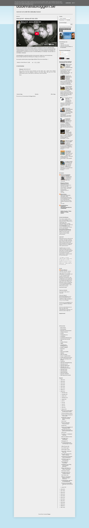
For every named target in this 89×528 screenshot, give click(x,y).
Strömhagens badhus (65, 470)
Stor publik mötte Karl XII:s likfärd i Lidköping (66, 454)
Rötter (61, 350)
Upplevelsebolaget (64, 372)
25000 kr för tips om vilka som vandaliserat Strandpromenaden (68, 66)
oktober (63, 395)
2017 (62, 490)
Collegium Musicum (64, 331)
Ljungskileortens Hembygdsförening (64, 345)
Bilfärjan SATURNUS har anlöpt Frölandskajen (66, 469)
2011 (62, 500)
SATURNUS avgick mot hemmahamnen (65, 460)
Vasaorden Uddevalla (64, 373)
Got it (73, 2)
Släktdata (62, 353)
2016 (62, 492)
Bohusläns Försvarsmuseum (65, 330)
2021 (62, 387)
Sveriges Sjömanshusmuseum (66, 357)
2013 (62, 497)
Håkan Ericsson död (65, 446)
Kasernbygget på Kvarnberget (64, 462)
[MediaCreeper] (66, 58)
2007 (62, 507)
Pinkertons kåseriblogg (65, 174)
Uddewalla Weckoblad (64, 45)
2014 (62, 495)
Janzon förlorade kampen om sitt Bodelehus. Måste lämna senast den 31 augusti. (68, 88)
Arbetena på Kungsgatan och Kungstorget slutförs (67, 428)
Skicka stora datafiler (64, 351)
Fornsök (62, 333)
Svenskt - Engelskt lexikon (65, 355)
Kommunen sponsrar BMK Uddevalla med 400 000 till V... (67, 484)
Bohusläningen (63, 329)
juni (62, 402)
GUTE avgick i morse (65, 449)
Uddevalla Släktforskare (65, 365)
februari (63, 409)
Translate (68, 19)
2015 (62, 494)
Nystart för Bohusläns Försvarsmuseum (65, 423)
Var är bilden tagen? (65, 447)
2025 (62, 381)
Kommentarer (63, 54)
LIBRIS (61, 343)
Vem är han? (63, 421)
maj (62, 404)
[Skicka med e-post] (34, 62)
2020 (62, 389)
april (63, 405)
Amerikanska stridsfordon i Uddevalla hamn (68, 119)
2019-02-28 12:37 (27, 69)
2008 (62, 505)
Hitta (61, 340)
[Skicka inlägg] (32, 62)
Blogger (48, 514)
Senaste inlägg (19, 94)
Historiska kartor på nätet (65, 339)
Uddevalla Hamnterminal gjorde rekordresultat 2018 (67, 430)
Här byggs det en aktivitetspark (64, 439)
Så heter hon (63, 425)
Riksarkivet (62, 348)
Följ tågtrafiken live (64, 334)
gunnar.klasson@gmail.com (64, 296)
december (64, 392)
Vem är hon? (63, 432)
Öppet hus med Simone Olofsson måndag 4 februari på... (66, 477)
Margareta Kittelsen (65, 183)
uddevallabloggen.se (35, 6)
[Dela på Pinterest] (39, 62)
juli (62, 400)
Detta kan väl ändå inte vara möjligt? (69, 141)
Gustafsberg (62, 336)
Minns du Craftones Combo (66, 436)
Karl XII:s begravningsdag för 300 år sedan (67, 415)
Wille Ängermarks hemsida (65, 375)
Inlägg (62, 52)
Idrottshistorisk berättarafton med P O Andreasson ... (66, 457)
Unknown (21, 69)
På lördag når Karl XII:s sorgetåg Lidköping (65, 473)
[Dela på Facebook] (38, 62)
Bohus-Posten (64, 194)
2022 (62, 386)
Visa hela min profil (63, 287)
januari (63, 487)
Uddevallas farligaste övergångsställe (68, 131)
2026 (62, 379)
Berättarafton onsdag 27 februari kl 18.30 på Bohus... (66, 418)
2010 (62, 502)
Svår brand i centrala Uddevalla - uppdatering (69, 109)
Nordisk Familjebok (64, 347)
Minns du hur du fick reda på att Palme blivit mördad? (66, 411)
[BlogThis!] (35, 62)
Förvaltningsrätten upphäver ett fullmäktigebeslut (66, 481)
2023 (62, 384)
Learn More (68, 2)
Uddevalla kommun (64, 364)
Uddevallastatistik (63, 370)
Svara (20, 74)
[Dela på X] (37, 62)
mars (63, 407)
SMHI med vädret (63, 354)
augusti (63, 399)
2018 (62, 489)
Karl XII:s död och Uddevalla (68, 98)
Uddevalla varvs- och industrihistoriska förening (65, 367)
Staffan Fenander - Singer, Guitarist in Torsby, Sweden (66, 212)
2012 (62, 499)
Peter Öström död (64, 475)
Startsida (36, 94)
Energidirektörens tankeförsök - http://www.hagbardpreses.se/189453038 (66, 207)
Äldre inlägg (53, 94)
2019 (62, 391)
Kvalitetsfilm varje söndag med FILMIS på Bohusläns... (66, 465)
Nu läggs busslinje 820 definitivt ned (68, 162)
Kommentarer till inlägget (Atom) (29, 96)
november (64, 394)
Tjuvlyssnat (62, 361)
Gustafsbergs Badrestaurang (66, 337)
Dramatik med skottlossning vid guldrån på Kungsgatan (68, 77)
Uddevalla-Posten (63, 369)
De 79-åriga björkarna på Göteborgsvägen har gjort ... (66, 443)
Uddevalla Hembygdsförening (66, 362)
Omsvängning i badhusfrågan (68, 152)
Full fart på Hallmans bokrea (66, 413)
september (64, 397)
